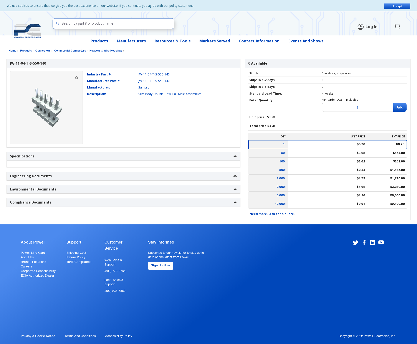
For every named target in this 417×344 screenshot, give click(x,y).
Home (12, 51)
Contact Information (259, 40)
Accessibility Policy (118, 336)
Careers (26, 266)
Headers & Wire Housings (105, 51)
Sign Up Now (160, 265)
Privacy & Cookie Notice (38, 336)
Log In (372, 27)
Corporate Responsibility (38, 271)
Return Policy (76, 257)
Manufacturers (131, 40)
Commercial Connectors (70, 51)
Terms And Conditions (80, 336)
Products (99, 40)
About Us (27, 257)
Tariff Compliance (79, 262)
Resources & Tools (172, 40)
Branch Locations (33, 262)
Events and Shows (305, 40)
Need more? (272, 214)
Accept (397, 6)
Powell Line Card (33, 253)
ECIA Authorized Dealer (38, 275)
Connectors (42, 51)
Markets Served (214, 40)
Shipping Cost (76, 253)
